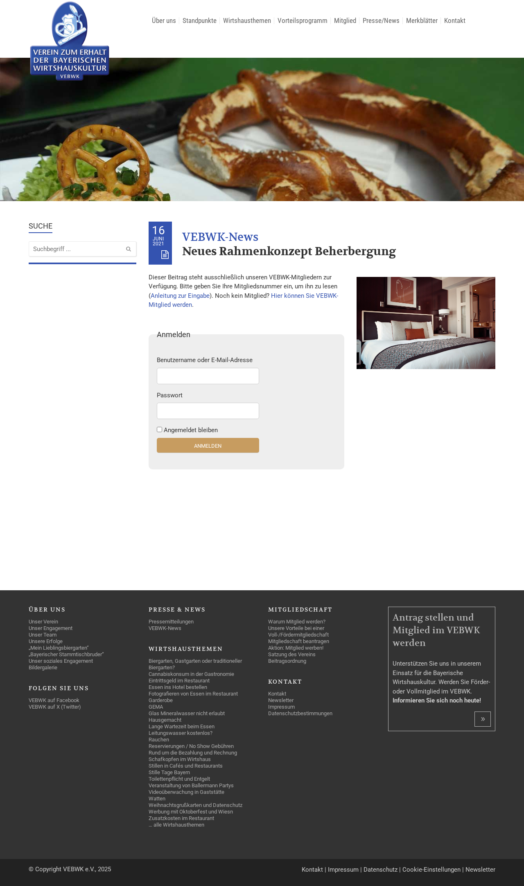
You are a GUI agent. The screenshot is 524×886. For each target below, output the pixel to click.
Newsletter (480, 869)
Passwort (170, 395)
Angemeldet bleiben (191, 430)
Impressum (343, 869)
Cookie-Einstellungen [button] (431, 869)
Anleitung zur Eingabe (180, 295)
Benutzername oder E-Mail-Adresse (205, 360)
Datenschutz (381, 869)
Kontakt (312, 869)
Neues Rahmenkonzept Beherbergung (289, 252)
